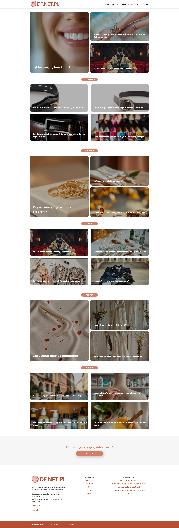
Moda (107, 4)
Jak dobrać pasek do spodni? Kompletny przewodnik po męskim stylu (59, 135)
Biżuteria (135, 4)
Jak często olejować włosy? (129, 480)
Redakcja (36, 505)
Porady (144, 4)
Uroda (115, 4)
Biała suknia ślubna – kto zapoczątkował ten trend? (117, 356)
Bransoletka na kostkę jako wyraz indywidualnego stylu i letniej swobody (119, 35)
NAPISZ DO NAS (89, 454)
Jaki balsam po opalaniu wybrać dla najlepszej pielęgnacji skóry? (60, 423)
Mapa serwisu (55, 524)
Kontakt (35, 510)
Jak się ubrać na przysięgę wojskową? (111, 281)
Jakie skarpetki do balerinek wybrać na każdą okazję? (119, 136)
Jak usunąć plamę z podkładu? (55, 356)
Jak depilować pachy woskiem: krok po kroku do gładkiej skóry (120, 423)
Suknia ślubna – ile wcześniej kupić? (110, 325)
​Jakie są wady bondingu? (51, 67)
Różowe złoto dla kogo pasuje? (108, 181)
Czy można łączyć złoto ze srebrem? (52, 209)
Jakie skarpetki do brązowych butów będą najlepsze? (129, 483)
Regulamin (70, 524)
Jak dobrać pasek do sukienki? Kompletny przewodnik (58, 107)
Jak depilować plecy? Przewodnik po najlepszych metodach (117, 394)
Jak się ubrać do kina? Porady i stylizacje (112, 68)
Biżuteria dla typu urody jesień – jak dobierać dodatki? (119, 212)
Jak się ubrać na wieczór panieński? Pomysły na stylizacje (121, 251)
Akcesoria (124, 4)
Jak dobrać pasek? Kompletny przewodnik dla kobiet (118, 107)
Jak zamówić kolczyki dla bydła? (129, 487)
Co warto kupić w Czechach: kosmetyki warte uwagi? (57, 396)
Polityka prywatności (37, 524)
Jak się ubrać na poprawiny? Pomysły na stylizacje (56, 281)
